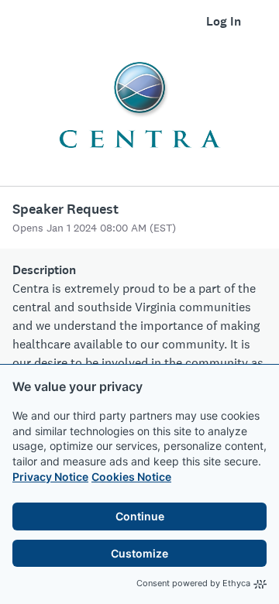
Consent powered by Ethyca (193, 583)
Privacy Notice (50, 476)
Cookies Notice (131, 476)
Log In (223, 21)
